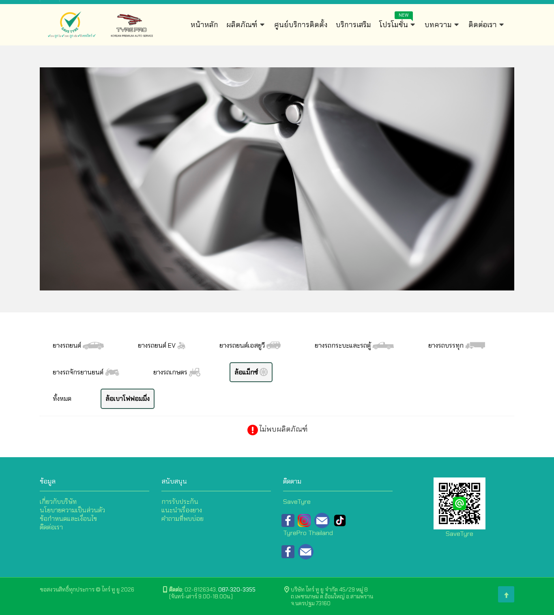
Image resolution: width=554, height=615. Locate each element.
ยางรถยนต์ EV (157, 345)
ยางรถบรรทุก (446, 345)
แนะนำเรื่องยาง (181, 510)
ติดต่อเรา (483, 25)
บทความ (439, 25)
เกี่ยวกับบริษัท (58, 501)
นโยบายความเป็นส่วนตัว (72, 510)
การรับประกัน (179, 501)
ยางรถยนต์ (68, 345)
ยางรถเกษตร (171, 372)
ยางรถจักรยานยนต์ (79, 372)
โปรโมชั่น (394, 23)
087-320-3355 (237, 589)
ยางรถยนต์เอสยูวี (242, 345)
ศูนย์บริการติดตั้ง (301, 25)
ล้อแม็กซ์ (247, 372)
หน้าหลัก (204, 25)
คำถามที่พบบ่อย (182, 518)
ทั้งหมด (62, 398)
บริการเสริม (353, 25)
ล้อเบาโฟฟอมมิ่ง (127, 398)
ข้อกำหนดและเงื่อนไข (68, 518)
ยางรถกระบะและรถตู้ (343, 345)
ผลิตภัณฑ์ (242, 25)
